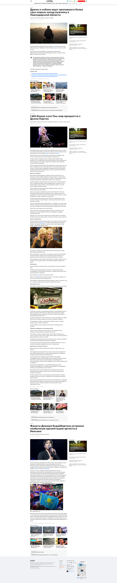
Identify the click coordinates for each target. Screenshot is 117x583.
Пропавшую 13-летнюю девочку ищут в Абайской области (44, 76)
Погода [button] (80, 3)
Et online (57, 153)
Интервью (49, 3)
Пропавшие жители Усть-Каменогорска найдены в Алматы (44, 73)
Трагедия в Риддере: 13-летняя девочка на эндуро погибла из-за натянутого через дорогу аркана (78, 48)
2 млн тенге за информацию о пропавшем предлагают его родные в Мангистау (49, 74)
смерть (38, 386)
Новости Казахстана (38, 3)
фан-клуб (50, 523)
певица (32, 386)
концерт (36, 523)
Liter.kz (55, 47)
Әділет (67, 3)
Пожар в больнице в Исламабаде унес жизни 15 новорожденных (42, 417)
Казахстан (32, 523)
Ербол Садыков (32, 436)
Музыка (35, 386)
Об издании (61, 562)
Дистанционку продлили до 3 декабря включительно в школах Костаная (44, 107)
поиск (44, 78)
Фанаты (46, 523)
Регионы (63, 3)
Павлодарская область (34, 78)
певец (53, 523)
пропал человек (40, 78)
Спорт (57, 3)
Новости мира (44, 3)
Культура (60, 3)
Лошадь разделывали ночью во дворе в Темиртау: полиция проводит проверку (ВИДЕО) (46, 110)
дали (38, 274)
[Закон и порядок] (70, 1)
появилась (42, 222)
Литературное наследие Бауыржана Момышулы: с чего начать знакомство (44, 554)
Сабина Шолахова (33, 123)
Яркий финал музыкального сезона (37, 552)
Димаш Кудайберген (41, 523)
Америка (41, 386)
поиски (48, 78)
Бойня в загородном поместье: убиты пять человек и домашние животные (77, 32)
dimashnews (46, 468)
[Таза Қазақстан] (75, 1)
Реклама (60, 563)
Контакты (60, 566)
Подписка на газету (81, 1)
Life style (53, 3)
